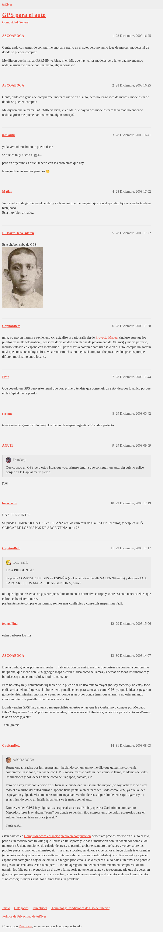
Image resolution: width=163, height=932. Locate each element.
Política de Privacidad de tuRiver (24, 916)
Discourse (25, 926)
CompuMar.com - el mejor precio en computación (57, 836)
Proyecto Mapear (107, 337)
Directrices (40, 908)
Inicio (6, 908)
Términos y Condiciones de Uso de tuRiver (80, 908)
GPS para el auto (24, 15)
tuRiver (7, 4)
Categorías (21, 908)
